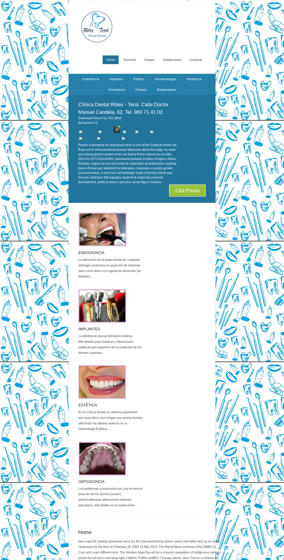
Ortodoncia (194, 79)
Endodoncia (90, 79)
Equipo (149, 59)
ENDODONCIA (91, 253)
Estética (138, 79)
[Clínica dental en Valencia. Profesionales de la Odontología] (142, 27)
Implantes (116, 79)
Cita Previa (187, 190)
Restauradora (166, 89)
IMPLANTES (89, 329)
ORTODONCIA (91, 481)
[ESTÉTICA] (110, 382)
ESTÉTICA (87, 405)
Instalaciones (172, 59)
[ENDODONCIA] (110, 229)
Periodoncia (116, 89)
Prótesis (141, 89)
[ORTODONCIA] (110, 458)
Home (110, 59)
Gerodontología (165, 79)
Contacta (196, 59)
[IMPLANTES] (110, 306)
